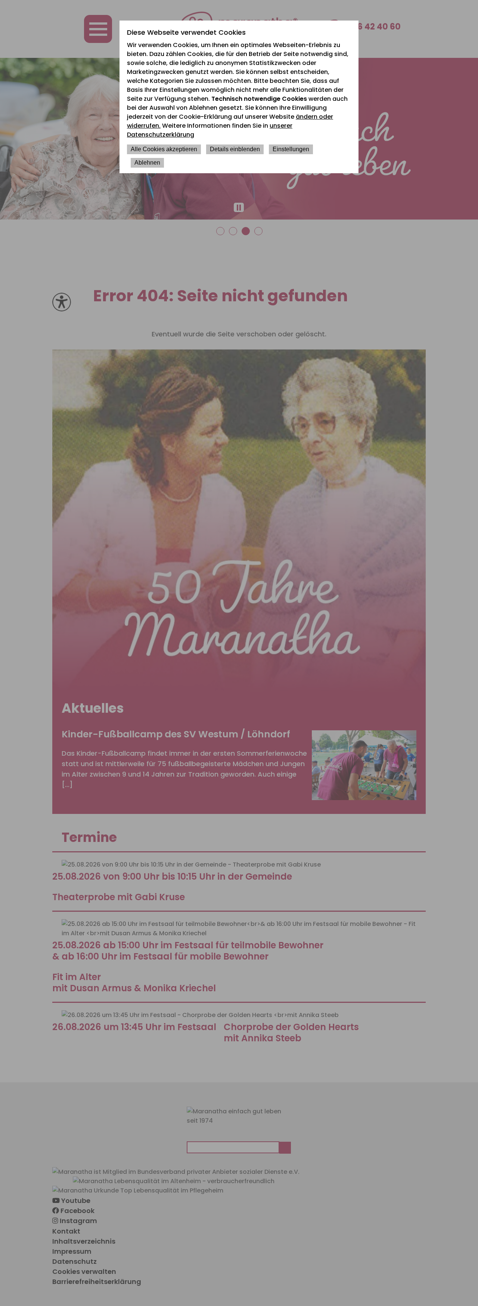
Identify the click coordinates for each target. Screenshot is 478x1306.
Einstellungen (291, 149)
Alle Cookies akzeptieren (164, 149)
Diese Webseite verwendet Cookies (186, 32)
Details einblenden (235, 149)
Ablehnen (147, 162)
